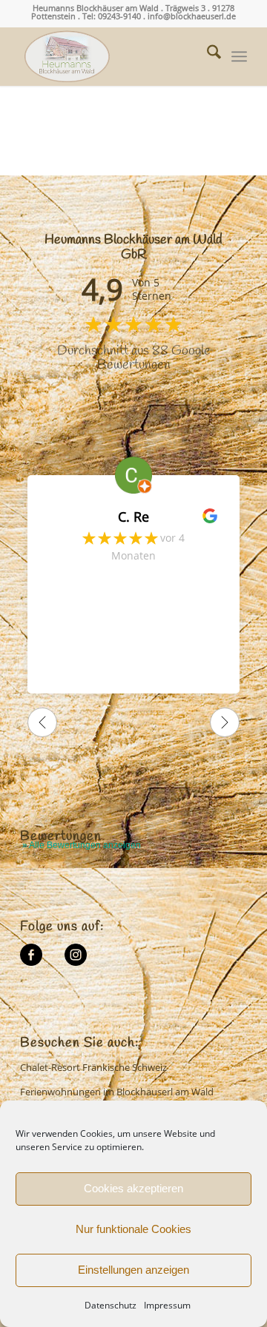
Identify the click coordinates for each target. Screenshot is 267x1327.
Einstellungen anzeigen (133, 1269)
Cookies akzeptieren (133, 1188)
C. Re (133, 516)
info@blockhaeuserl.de (192, 15)
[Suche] (206, 56)
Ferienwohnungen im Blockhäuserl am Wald (117, 1091)
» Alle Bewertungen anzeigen (81, 845)
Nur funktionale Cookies (133, 1229)
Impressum (167, 1305)
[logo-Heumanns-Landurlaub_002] (111, 56)
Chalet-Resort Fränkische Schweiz (93, 1067)
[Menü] (239, 56)
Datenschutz (110, 1305)
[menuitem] (206, 56)
